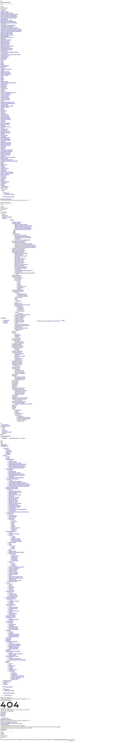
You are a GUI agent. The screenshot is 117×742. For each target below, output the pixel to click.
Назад (8, 449)
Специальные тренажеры (14, 643)
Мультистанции (15, 555)
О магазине (8, 450)
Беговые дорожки (13, 461)
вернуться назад (4, 710)
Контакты (3, 715)
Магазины (3, 714)
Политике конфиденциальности (60, 739)
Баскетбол (11, 632)
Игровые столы (12, 624)
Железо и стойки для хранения (16, 653)
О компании (3, 712)
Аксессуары (14, 521)
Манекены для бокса (13, 619)
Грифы (12, 547)
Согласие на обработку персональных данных (11, 723)
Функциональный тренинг (15, 658)
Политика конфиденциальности (9, 721)
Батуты (10, 585)
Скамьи (13, 564)
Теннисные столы (13, 515)
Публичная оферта (5, 724)
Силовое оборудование (14, 533)
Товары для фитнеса (13, 607)
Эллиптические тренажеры (15, 481)
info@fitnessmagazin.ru (7, 199)
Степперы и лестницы (14, 601)
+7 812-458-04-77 (5, 186)
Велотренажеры (12, 471)
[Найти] (2, 5)
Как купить (3, 713)
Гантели (13, 537)
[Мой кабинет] (1, 439)
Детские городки (13, 593)
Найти (2, 733)
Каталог (8, 458)
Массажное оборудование (15, 491)
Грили (10, 664)
